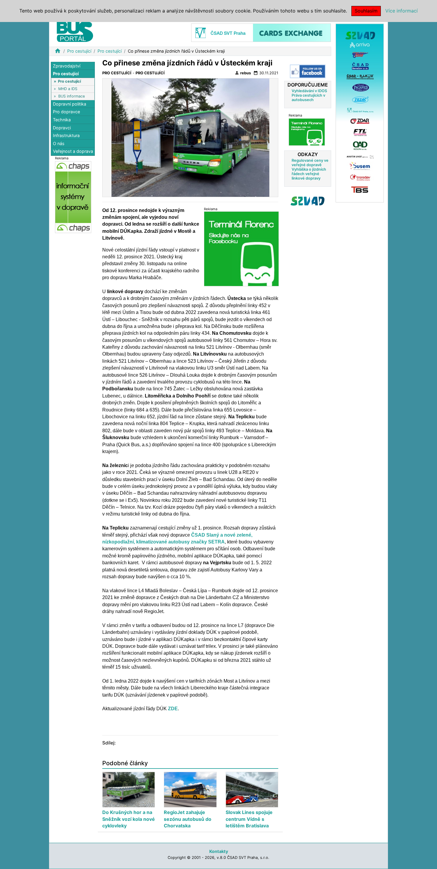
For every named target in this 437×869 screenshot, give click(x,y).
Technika (62, 119)
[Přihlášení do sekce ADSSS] (308, 200)
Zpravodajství (66, 65)
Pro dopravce (66, 111)
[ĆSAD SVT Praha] (261, 32)
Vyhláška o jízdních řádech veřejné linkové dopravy (309, 173)
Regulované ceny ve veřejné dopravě (310, 162)
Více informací (401, 11)
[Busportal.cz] (75, 31)
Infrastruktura (66, 135)
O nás (59, 143)
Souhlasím (366, 11)
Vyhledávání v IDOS (309, 91)
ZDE (173, 708)
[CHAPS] (73, 197)
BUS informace (71, 96)
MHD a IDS (67, 89)
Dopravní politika (69, 103)
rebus (243, 72)
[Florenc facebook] (241, 248)
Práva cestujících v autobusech (308, 97)
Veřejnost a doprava (73, 151)
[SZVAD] (360, 112)
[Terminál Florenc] (307, 132)
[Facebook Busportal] (308, 71)
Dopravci (62, 127)
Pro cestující (79, 51)
